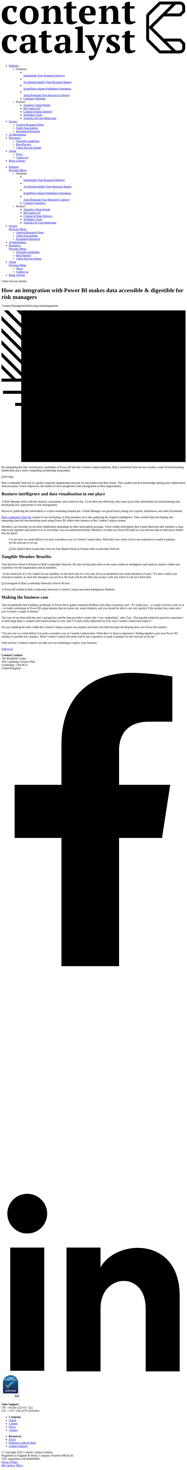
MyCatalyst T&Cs (12, 1465)
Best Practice (23, 144)
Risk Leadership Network (16, 517)
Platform (14, 65)
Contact (13, 1430)
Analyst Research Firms (30, 124)
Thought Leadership (27, 141)
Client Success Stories (28, 147)
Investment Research (28, 131)
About (12, 150)
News (19, 154)
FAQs (12, 1439)
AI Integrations (17, 134)
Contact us (22, 157)
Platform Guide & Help (22, 1442)
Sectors (13, 121)
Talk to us (7, 648)
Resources (15, 137)
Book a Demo (17, 160)
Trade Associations (27, 128)
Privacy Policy (9, 1462)
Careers (13, 1423)
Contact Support (18, 1446)
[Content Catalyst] (93, 59)
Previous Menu (17, 170)
